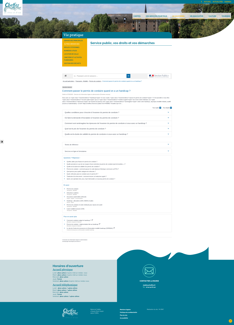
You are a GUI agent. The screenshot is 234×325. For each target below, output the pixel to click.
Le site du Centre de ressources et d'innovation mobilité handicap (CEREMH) (90, 228)
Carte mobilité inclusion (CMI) (75, 209)
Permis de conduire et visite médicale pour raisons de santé (84, 205)
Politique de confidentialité (128, 312)
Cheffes (136, 16)
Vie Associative (196, 16)
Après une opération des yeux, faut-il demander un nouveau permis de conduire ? (91, 179)
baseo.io (78, 241)
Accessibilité (124, 318)
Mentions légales (125, 309)
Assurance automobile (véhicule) (76, 197)
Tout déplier (166, 108)
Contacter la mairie (149, 281)
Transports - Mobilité (82, 81)
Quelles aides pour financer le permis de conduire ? (82, 161)
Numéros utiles (70, 51)
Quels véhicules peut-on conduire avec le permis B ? (82, 174)
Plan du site (123, 315)
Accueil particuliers (68, 81)
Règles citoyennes (71, 47)
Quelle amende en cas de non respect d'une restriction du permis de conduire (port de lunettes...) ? (96, 164)
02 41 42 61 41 (151, 287)
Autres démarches (71, 44)
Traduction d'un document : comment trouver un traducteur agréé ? (86, 176)
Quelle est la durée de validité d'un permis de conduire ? (83, 166)
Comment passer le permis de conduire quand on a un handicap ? (122, 81)
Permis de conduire (95, 81)
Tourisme (226, 16)
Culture (212, 16)
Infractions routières (73, 193)
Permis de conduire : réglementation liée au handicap (83, 224)
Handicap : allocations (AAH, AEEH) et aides (80, 201)
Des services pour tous (156, 16)
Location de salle (71, 54)
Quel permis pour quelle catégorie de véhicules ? (81, 171)
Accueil (207, 2)
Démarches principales (73, 40)
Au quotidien (178, 16)
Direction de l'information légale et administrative (75, 239)
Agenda (227, 2)
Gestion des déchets (72, 63)
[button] (117, 112)
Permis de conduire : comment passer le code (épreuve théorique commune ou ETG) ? (93, 169)
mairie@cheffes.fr (149, 285)
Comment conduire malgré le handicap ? (79, 220)
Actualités (218, 2)
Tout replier (155, 108)
